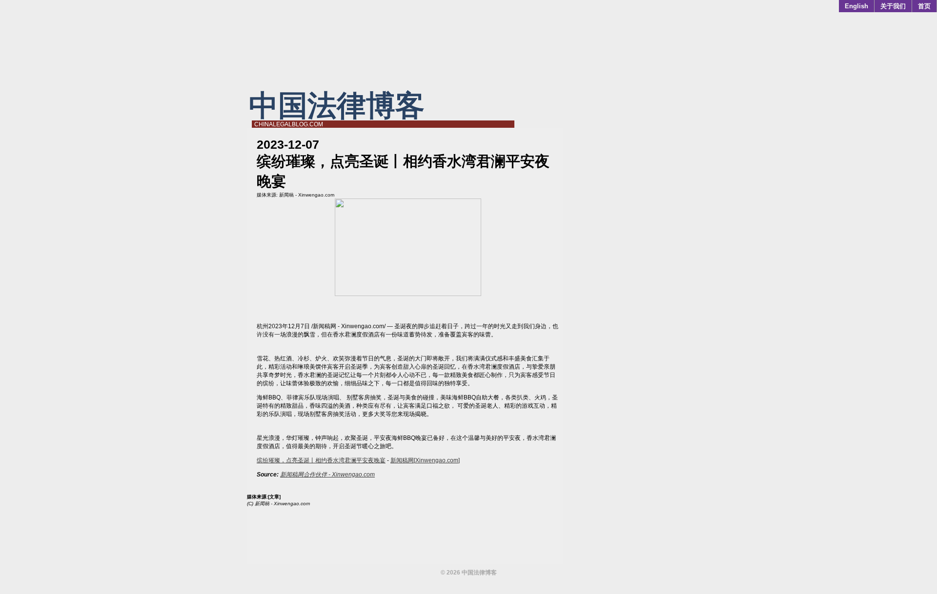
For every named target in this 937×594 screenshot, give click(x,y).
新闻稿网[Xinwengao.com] (425, 460)
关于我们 (893, 6)
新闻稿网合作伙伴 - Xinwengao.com (327, 474)
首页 (924, 6)
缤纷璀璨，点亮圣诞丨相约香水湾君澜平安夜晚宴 (321, 460)
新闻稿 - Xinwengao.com (306, 195)
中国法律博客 (337, 105)
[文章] (274, 496)
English (856, 6)
